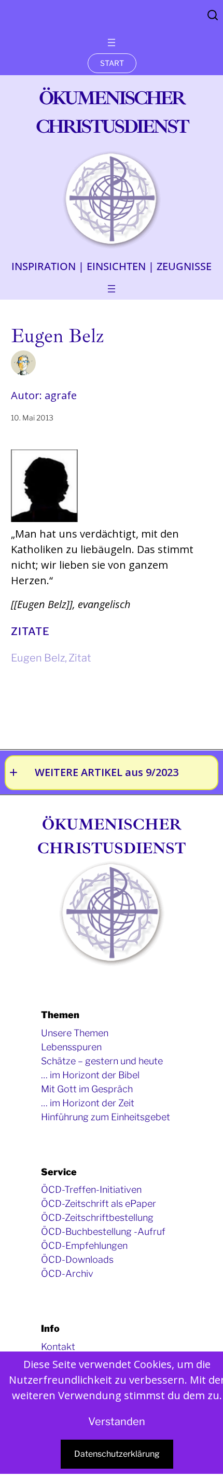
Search (212, 15)
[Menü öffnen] (111, 42)
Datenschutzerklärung (117, 1454)
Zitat (79, 658)
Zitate (30, 631)
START (112, 63)
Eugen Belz (38, 658)
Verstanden (116, 1421)
